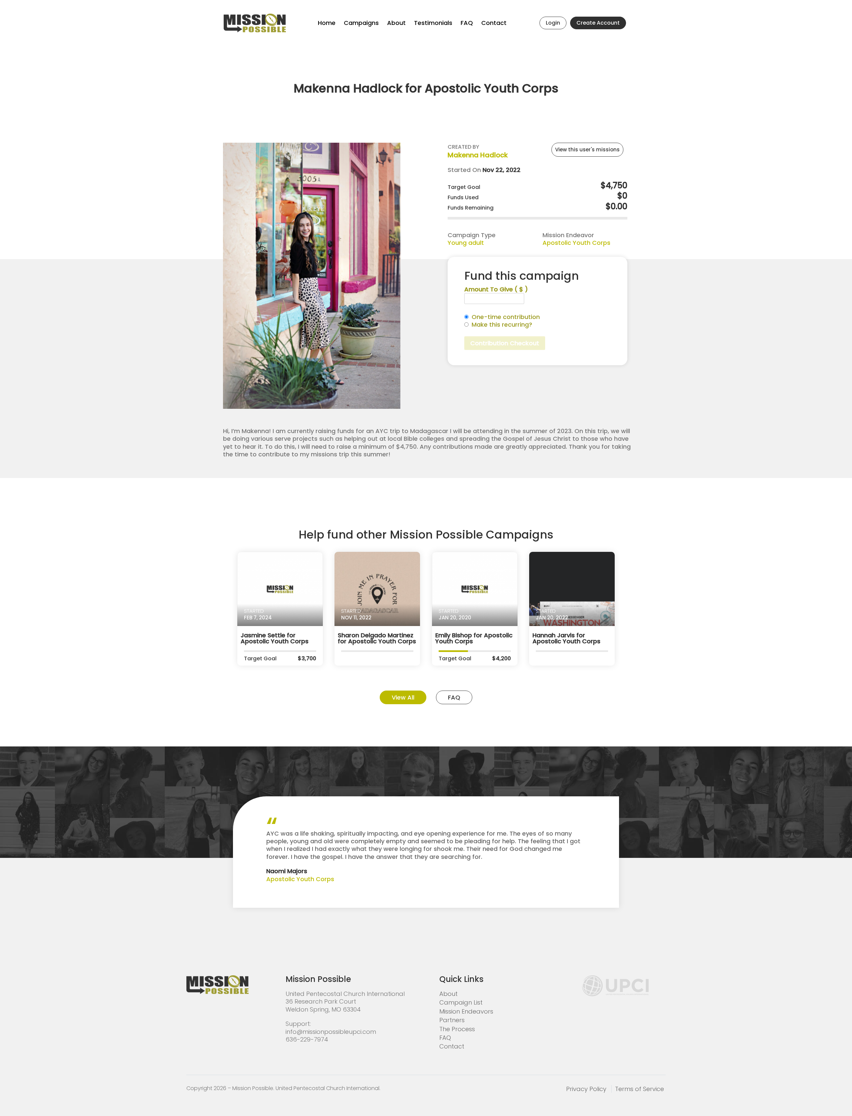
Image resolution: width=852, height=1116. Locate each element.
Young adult (466, 243)
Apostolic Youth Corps (576, 243)
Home (326, 23)
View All (403, 697)
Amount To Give (496, 289)
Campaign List (461, 1002)
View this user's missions (587, 149)
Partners (452, 1020)
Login (553, 23)
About (396, 23)
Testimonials (433, 23)
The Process (457, 1029)
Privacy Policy (586, 1089)
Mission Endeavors (466, 1011)
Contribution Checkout (504, 343)
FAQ (467, 23)
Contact (494, 23)
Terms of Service (639, 1089)
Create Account (598, 23)
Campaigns (361, 23)
